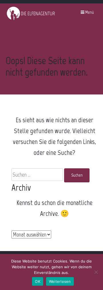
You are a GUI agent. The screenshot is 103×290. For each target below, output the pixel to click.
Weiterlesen (60, 281)
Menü (89, 12)
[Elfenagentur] (31, 19)
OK (37, 281)
